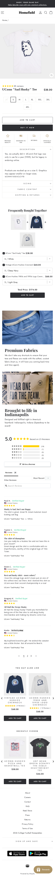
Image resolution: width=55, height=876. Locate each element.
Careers (27, 797)
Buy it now (28, 128)
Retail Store (27, 810)
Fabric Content (27, 189)
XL (32, 99)
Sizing (28, 183)
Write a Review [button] (28, 464)
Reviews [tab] (8, 472)
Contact (27, 802)
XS (6, 99)
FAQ (27, 806)
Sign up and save (27, 841)
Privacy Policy (27, 824)
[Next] (53, 698)
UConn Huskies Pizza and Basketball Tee (15, 763)
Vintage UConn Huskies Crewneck (19, 265)
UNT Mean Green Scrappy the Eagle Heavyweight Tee (40, 765)
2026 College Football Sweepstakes (27, 833)
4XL (27, 107)
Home (4, 20)
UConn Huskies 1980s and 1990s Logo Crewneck (25, 276)
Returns (27, 819)
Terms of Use (27, 828)
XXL (39, 99)
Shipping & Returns (27, 195)
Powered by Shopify (27, 874)
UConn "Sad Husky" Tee (14, 519)
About (27, 793)
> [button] (36, 655)
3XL (48, 99)
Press (27, 815)
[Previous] (2, 698)
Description (27, 149)
